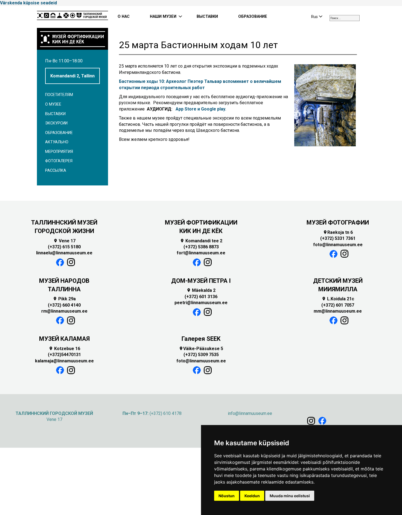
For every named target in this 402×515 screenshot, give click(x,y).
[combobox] (345, 18)
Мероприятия (59, 151)
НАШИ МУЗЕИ (163, 16)
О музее (53, 104)
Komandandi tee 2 (201, 240)
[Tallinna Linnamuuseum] (72, 17)
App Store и (188, 109)
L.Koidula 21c (338, 298)
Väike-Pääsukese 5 (201, 348)
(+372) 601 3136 (201, 296)
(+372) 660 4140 (64, 305)
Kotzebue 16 (64, 348)
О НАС (124, 16)
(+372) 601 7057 (337, 305)
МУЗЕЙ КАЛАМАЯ (64, 338)
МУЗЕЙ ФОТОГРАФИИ (338, 222)
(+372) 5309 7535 (201, 354)
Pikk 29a (64, 298)
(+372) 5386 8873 (201, 246)
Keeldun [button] (252, 495)
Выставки (55, 114)
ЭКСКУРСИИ (56, 123)
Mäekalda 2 (201, 290)
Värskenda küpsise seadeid (28, 2)
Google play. (213, 109)
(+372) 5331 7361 (338, 238)
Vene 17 (64, 240)
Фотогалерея (58, 161)
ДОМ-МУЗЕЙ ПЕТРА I (201, 280)
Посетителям (59, 94)
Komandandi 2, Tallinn (72, 75)
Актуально (56, 142)
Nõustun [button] (227, 495)
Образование (59, 132)
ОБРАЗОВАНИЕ (252, 16)
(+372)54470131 (64, 354)
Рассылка (55, 170)
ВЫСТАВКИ (207, 16)
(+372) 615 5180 (64, 246)
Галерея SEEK (201, 338)
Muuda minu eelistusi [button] (290, 495)
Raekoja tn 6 (338, 232)
